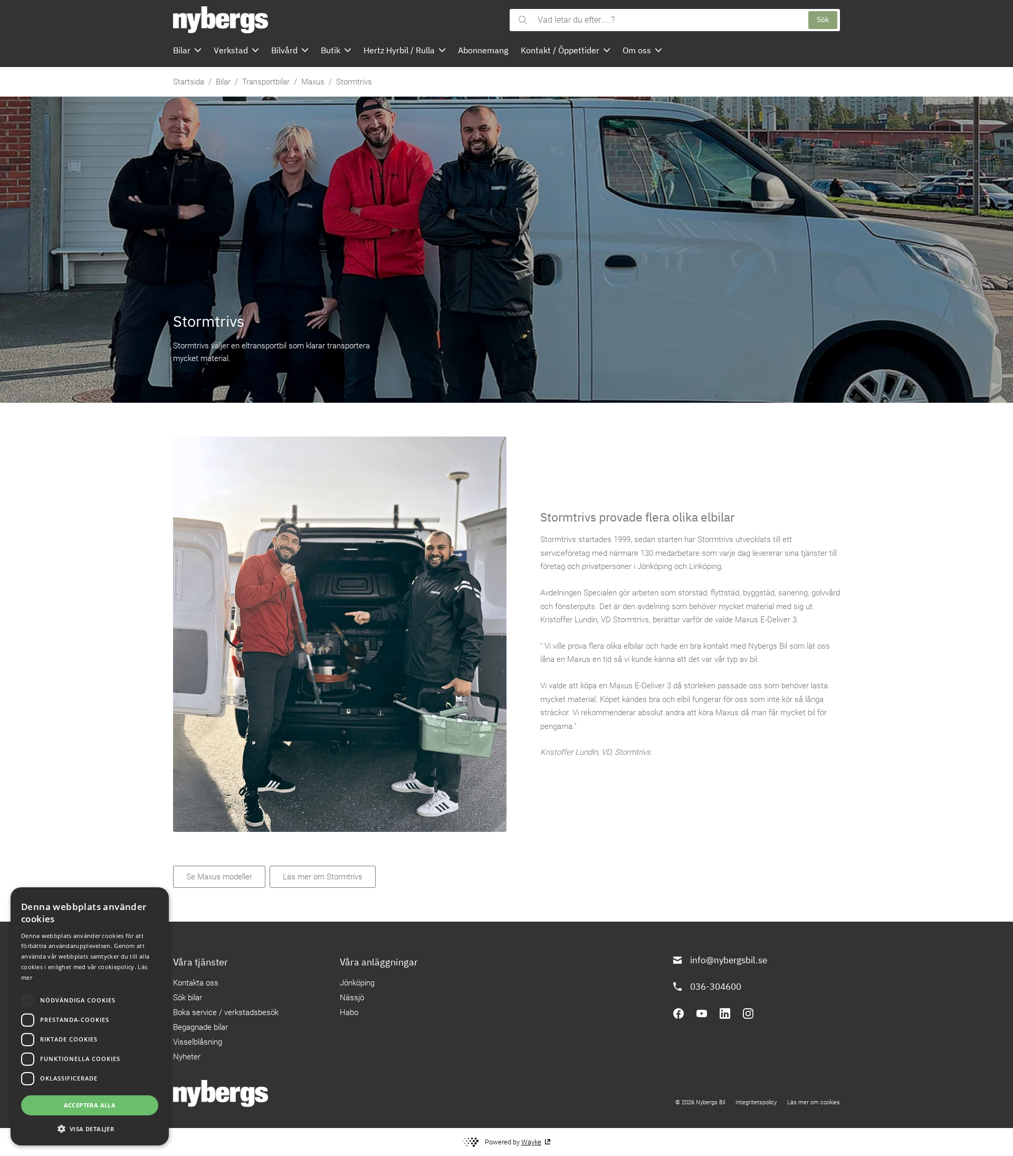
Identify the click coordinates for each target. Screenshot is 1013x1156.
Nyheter (186, 1057)
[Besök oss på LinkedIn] (725, 1013)
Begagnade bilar (200, 1027)
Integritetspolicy (756, 1102)
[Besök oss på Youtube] (701, 1013)
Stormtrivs (354, 82)
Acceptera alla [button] (90, 1105)
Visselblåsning (197, 1042)
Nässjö (352, 997)
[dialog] (90, 1016)
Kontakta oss (195, 983)
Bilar (223, 82)
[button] (89, 1128)
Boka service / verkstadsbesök (226, 1012)
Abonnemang (483, 50)
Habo (349, 1012)
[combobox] (667, 20)
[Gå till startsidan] (338, 19)
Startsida (188, 82)
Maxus (312, 82)
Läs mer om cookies (813, 1102)
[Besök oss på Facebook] (678, 1013)
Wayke (531, 1142)
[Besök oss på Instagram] (748, 1013)
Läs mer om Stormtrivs (322, 877)
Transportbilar (266, 82)
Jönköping (357, 983)
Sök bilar (187, 997)
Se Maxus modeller (219, 877)
